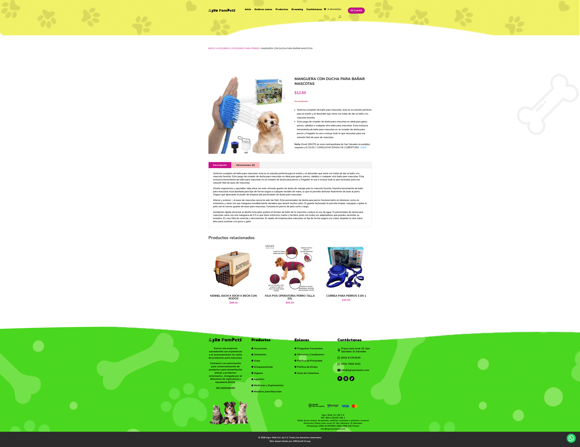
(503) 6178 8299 (327, 425)
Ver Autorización (225, 387)
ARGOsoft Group (302, 441)
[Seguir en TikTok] (352, 378)
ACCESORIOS (222, 48)
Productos (282, 9)
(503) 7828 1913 (345, 425)
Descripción (220, 165)
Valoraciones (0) (245, 165)
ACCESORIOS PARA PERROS (245, 48)
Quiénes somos (263, 9)
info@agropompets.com (333, 428)
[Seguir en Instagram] (345, 378)
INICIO (211, 48)
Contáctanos (314, 9)
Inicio (248, 9)
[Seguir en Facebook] (339, 378)
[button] (280, 81)
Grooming (297, 9)
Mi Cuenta (356, 10)
